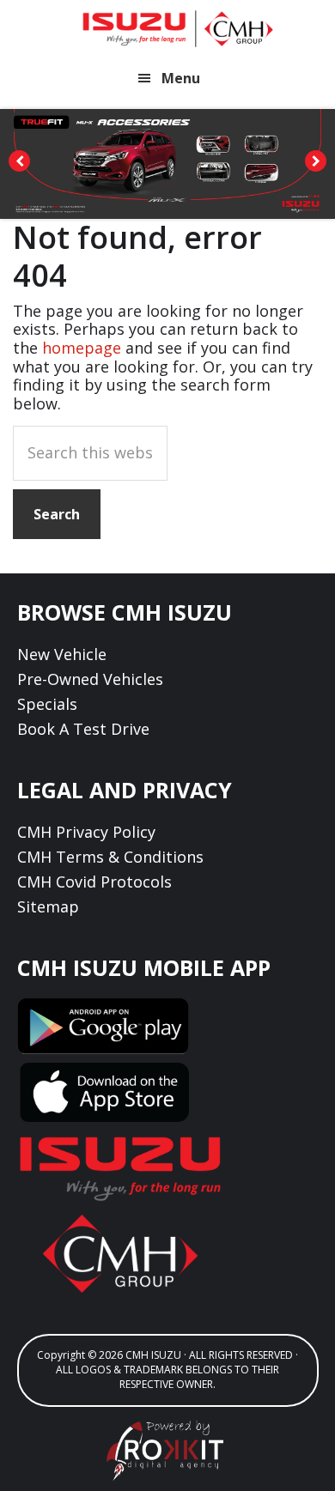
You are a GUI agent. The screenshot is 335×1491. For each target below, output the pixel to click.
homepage (81, 347)
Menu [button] (180, 78)
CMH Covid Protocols (94, 881)
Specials (47, 704)
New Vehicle (62, 654)
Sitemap (48, 906)
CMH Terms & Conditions (110, 856)
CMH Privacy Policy (86, 831)
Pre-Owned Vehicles (90, 679)
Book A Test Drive (83, 728)
